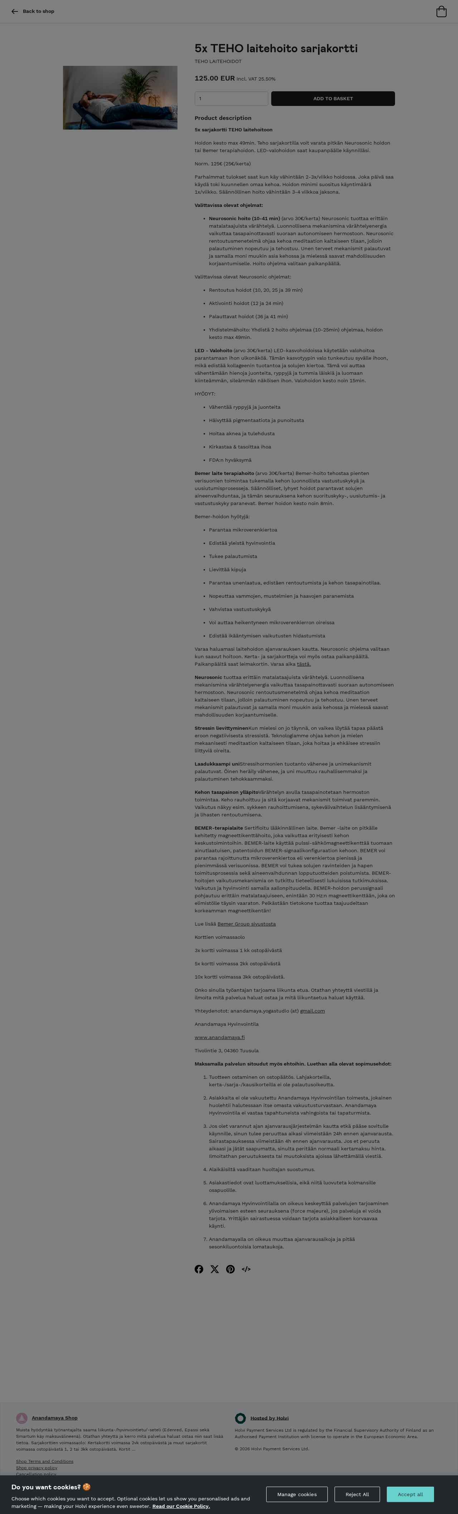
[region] (229, 1494)
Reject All (357, 1494)
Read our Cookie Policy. (181, 1506)
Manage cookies (297, 1494)
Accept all (410, 1494)
